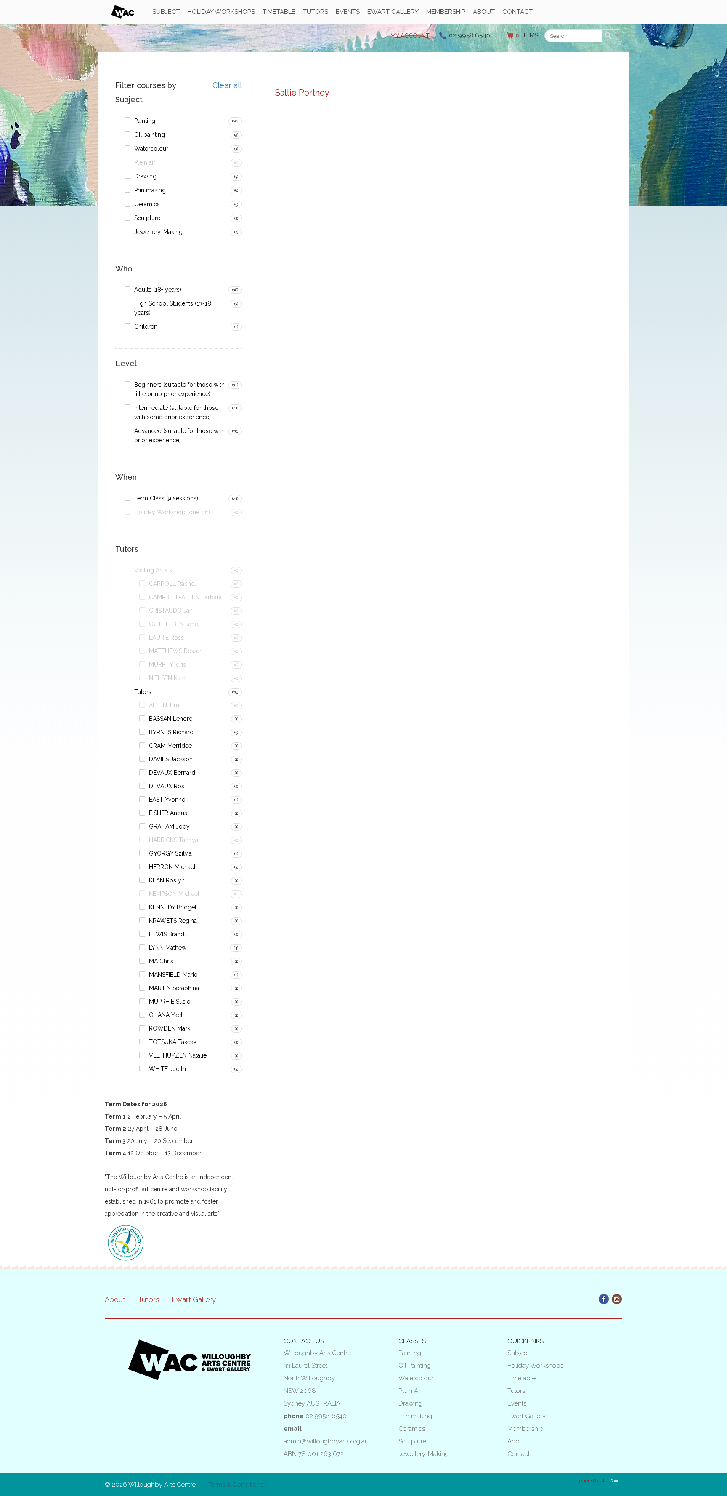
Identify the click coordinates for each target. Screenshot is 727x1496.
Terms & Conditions (235, 1484)
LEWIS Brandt (167, 934)
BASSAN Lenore (170, 718)
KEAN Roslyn (167, 880)
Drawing (145, 176)
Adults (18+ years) (157, 289)
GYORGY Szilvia (170, 853)
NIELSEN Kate (167, 678)
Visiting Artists (153, 570)
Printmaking (150, 190)
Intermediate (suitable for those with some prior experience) (176, 412)
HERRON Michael (172, 867)
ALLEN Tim (164, 705)
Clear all (227, 85)
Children (145, 326)
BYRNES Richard (171, 732)
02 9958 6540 (469, 35)
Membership (445, 12)
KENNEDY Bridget (172, 907)
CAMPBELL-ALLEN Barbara (185, 597)
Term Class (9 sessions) (166, 498)
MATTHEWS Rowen (176, 651)
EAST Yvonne (167, 799)
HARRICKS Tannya (173, 840)
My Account (410, 35)
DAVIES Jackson (171, 759)
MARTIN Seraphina (174, 988)
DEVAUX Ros (166, 786)
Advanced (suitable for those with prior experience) (179, 436)
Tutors (315, 12)
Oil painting (149, 134)
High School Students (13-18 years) (172, 308)
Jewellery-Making (158, 232)
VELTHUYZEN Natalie (178, 1055)
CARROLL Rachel (172, 583)
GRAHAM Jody (169, 826)
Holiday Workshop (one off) (172, 512)
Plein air (144, 162)
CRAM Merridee (170, 745)
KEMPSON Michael (174, 893)
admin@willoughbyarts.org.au (326, 1441)
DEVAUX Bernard (172, 772)
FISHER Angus (168, 813)
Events (348, 12)
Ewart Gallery (393, 12)
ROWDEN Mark (169, 1028)
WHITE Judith (167, 1069)
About (484, 12)
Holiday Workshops (221, 12)
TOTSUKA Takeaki (173, 1042)
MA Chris (161, 961)
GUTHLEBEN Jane (173, 624)
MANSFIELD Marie (173, 974)
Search (610, 36)
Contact (517, 12)
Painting (144, 120)
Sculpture (147, 218)
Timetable (279, 12)
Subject (166, 12)
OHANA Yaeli (166, 1015)
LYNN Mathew (167, 947)
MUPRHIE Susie (169, 1001)
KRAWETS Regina (173, 920)
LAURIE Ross (166, 637)
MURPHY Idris (167, 664)
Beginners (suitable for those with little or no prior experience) (179, 389)
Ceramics (147, 204)
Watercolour (151, 148)
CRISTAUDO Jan (171, 610)
